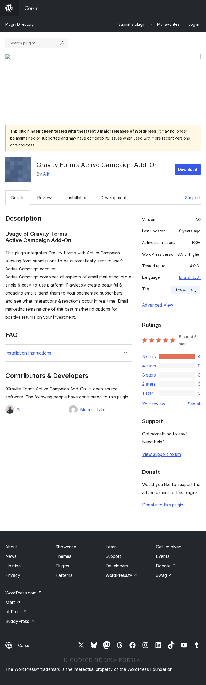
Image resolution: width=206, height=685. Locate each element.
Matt (12, 602)
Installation (77, 197)
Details (17, 197)
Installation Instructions (28, 353)
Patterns (64, 575)
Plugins (62, 566)
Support (193, 197)
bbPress (16, 611)
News (11, 556)
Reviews (45, 197)
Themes (63, 556)
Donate (166, 566)
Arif (46, 174)
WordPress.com (23, 593)
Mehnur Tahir (93, 409)
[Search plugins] (62, 43)
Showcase (66, 546)
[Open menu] (197, 8)
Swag (164, 575)
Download (187, 169)
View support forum (161, 454)
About (11, 546)
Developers (117, 566)
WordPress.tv (122, 575)
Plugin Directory (19, 24)
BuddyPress (20, 621)
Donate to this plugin (162, 504)
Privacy (12, 575)
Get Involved (169, 546)
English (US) (190, 277)
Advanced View (157, 305)
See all (194, 404)
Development (113, 197)
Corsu (23, 645)
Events (163, 556)
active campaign (185, 290)
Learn (111, 546)
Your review (153, 404)
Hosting (13, 566)
